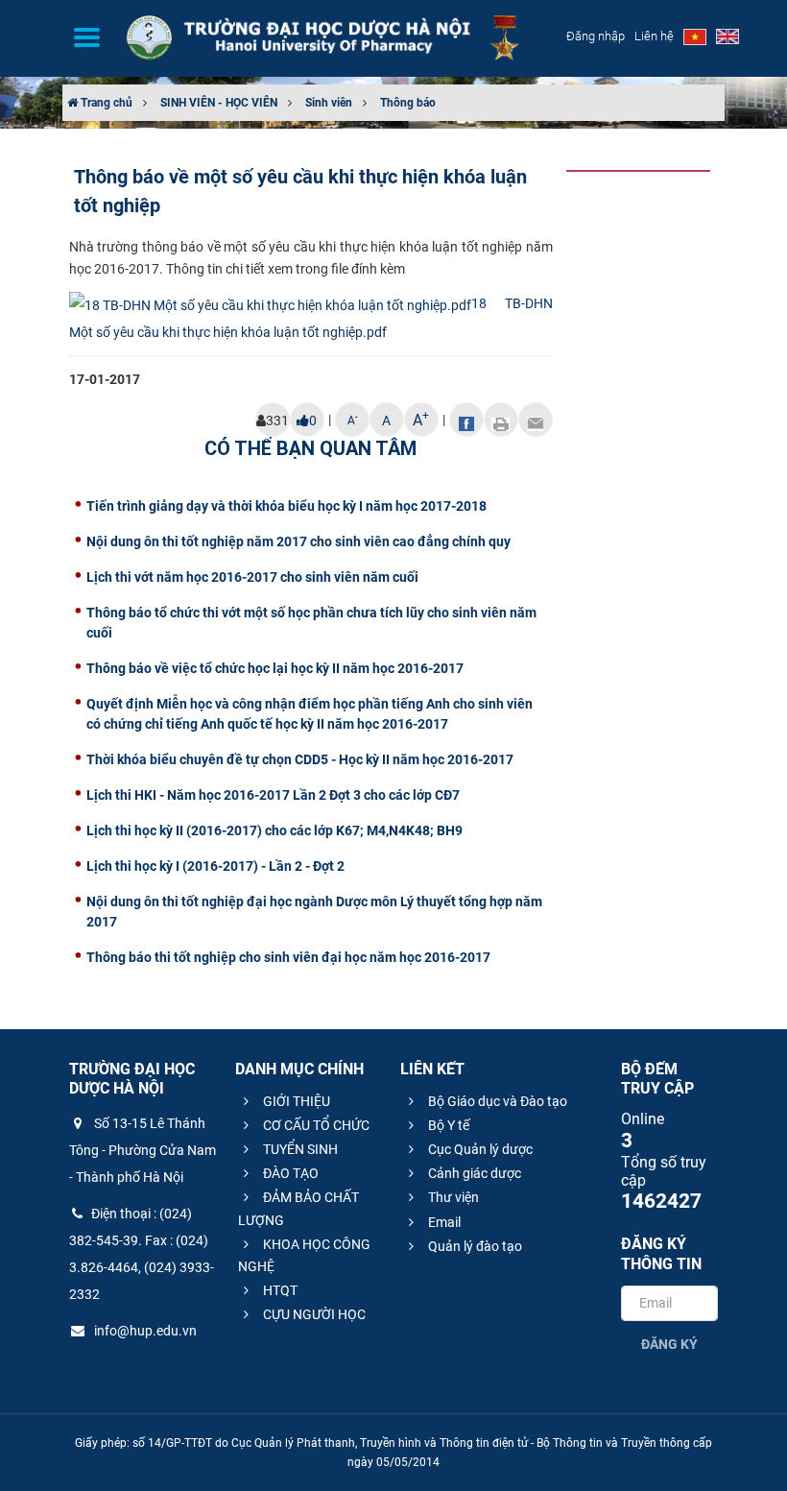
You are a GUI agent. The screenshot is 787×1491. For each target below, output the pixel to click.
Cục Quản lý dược (479, 1149)
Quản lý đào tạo (473, 1246)
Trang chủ (105, 102)
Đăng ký (669, 1344)
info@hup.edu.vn (144, 1330)
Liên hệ (654, 36)
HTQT (279, 1290)
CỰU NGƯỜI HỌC (313, 1314)
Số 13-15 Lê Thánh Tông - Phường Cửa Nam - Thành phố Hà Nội (142, 1150)
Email (443, 1222)
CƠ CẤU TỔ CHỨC (315, 1125)
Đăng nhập (595, 36)
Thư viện (452, 1197)
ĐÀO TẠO (289, 1173)
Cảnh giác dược (473, 1173)
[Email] (535, 419)
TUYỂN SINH (299, 1149)
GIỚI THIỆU (295, 1101)
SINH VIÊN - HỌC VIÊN (218, 102)
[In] (501, 419)
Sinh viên (328, 102)
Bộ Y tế (447, 1125)
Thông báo (408, 102)
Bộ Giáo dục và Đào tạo (496, 1101)
